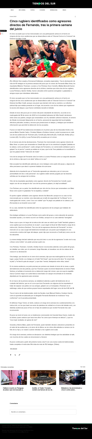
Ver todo (82, 367)
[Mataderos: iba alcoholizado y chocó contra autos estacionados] (72, 377)
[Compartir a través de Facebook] (11, 355)
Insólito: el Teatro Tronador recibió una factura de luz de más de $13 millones (42, 389)
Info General (13, 348)
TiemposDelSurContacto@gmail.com (18, 432)
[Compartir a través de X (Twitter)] (15, 355)
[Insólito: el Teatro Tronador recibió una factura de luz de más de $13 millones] (43, 377)
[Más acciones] (75, 16)
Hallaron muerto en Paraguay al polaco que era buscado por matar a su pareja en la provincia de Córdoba (13, 389)
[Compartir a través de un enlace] (19, 355)
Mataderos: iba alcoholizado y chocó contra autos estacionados (71, 389)
